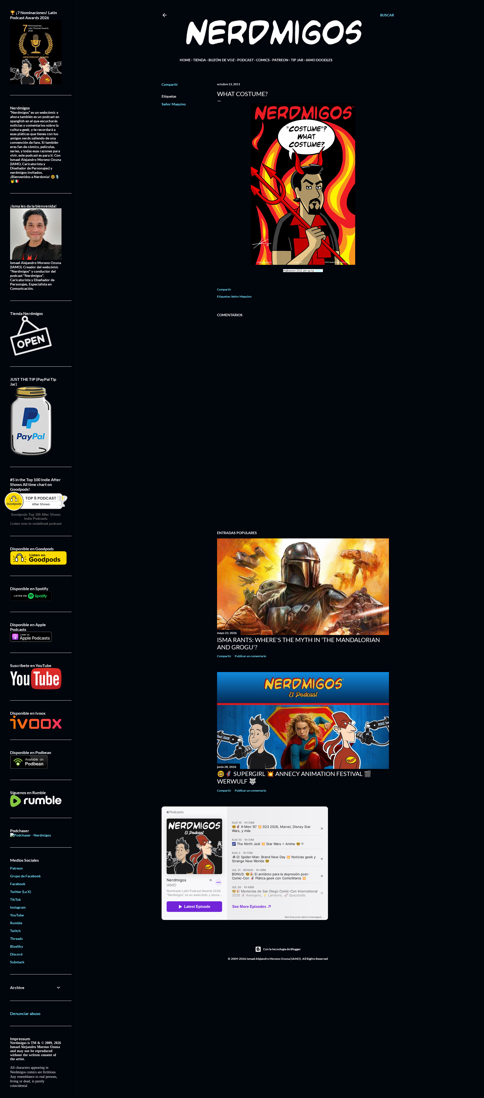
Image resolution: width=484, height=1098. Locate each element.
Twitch (15, 931)
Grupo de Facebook (25, 876)
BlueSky (16, 946)
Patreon (280, 60)
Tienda (199, 60)
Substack (17, 962)
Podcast (245, 60)
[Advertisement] (303, 482)
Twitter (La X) (20, 891)
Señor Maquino (174, 104)
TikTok (15, 899)
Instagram (18, 907)
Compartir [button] (170, 84)
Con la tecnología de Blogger (282, 949)
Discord (16, 954)
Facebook (17, 884)
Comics (263, 60)
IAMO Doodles (319, 60)
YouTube (17, 915)
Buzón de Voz (221, 60)
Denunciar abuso (25, 1013)
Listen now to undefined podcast (36, 524)
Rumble (16, 923)
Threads (16, 938)
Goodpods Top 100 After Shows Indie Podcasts (35, 517)
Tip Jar (297, 60)
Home (185, 60)
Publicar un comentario (250, 656)
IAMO (318, 270)
